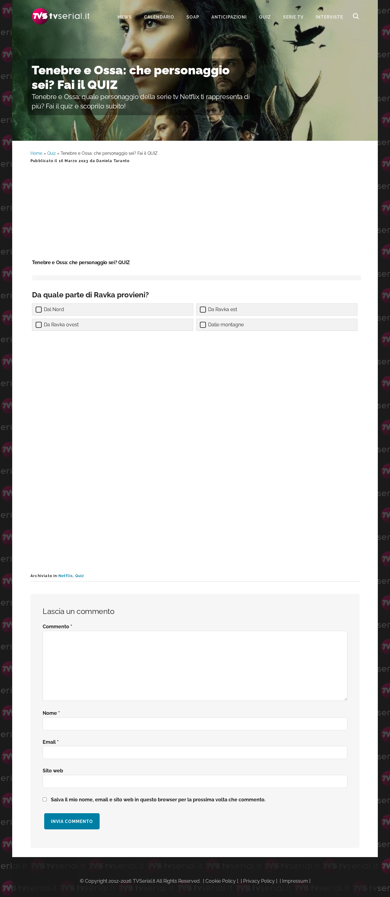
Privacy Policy (259, 881)
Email (51, 742)
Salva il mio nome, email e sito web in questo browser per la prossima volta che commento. (158, 800)
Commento (57, 626)
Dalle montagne (226, 325)
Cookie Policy (220, 881)
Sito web (53, 771)
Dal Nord (54, 309)
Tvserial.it (60, 16)
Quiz (51, 153)
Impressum (295, 881)
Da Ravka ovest (61, 325)
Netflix (65, 576)
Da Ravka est (222, 309)
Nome (51, 713)
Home (36, 153)
